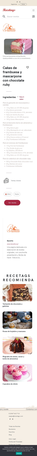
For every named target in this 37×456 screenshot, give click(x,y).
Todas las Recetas (14, 426)
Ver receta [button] (12, 203)
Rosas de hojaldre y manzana (14, 331)
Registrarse (14, 4)
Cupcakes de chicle (10, 384)
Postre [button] (17, 194)
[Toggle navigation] (33, 10)
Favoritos (12, 432)
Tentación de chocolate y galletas (12, 305)
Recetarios (12, 429)
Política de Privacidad (15, 442)
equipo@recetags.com (16, 416)
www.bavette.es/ (12, 244)
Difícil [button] (9, 194)
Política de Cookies (15, 444)
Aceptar (19, 453)
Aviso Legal (12, 439)
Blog (10, 435)
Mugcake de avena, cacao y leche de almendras (13, 357)
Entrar (23, 4)
